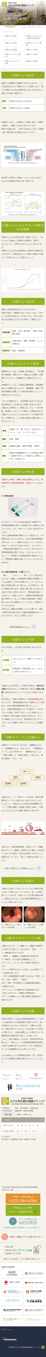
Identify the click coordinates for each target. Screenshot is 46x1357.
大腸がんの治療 (32, 61)
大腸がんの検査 (11, 49)
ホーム (24, 27)
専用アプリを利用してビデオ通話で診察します (22, 1259)
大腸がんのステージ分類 (12, 62)
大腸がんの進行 (32, 54)
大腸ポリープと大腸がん (12, 55)
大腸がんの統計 (11, 36)
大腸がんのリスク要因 (33, 44)
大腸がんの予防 (32, 49)
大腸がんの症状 (11, 43)
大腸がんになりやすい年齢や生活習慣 (33, 37)
